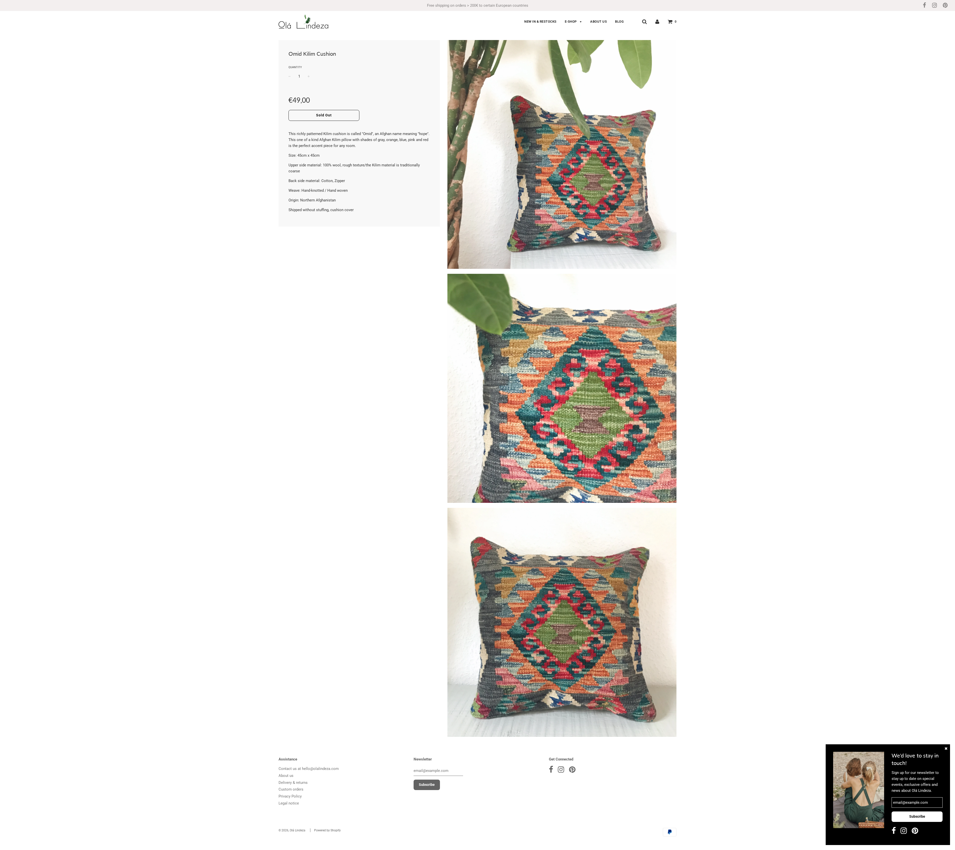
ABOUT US (598, 21)
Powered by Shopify (327, 830)
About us (286, 775)
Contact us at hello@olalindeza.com (309, 768)
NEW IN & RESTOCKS (540, 21)
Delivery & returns (293, 782)
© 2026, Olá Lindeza (292, 830)
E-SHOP (571, 21)
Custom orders (291, 789)
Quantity (295, 67)
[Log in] (657, 21)
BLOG (619, 21)
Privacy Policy (290, 796)
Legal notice (289, 803)
